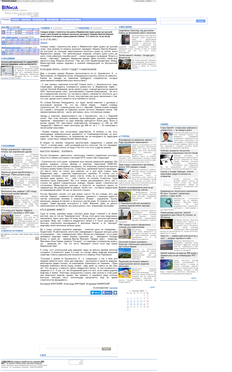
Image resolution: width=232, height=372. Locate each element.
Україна (43, 42)
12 (134, 301)
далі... (153, 287)
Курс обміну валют (9, 37)
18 (131, 304)
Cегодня (113, 288)
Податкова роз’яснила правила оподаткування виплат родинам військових (134, 263)
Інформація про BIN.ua (71, 19)
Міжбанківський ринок (11, 47)
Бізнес (165, 124)
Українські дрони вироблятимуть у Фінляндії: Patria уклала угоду (17, 173)
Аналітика (26, 19)
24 (128, 307)
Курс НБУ (5, 27)
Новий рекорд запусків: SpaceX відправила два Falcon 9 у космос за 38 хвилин (178, 214)
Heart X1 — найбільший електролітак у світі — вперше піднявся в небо (179, 237)
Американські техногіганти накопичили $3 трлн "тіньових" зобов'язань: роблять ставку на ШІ (179, 193)
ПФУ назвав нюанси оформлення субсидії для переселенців (134, 226)
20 (138, 304)
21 (141, 304)
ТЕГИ (43, 355)
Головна (5, 19)
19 (134, 304)
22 (144, 304)
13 (138, 301)
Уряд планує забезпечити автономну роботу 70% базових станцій (136, 165)
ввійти (148, 1)
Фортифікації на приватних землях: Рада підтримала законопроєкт (135, 141)
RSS (38, 1)
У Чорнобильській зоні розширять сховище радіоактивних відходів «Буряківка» (135, 205)
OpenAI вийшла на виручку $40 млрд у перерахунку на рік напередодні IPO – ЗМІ (179, 255)
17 (128, 304)
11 (131, 301)
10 (128, 301)
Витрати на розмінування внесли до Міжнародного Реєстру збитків (136, 188)
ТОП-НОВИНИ (9, 58)
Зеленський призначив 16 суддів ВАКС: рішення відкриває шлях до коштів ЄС (19, 63)
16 (148, 301)
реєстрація (139, 1)
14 (141, 301)
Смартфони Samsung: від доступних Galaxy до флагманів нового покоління (137, 31)
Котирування (38, 19)
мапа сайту (47, 1)
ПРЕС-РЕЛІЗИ (126, 27)
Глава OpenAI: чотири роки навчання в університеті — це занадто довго (179, 129)
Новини (15, 19)
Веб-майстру (52, 19)
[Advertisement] (98, 10)
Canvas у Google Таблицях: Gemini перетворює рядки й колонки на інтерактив (177, 173)
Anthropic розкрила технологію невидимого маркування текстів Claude (179, 151)
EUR (3, 43)
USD (3, 41)
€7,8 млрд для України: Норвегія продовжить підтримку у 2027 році (17, 211)
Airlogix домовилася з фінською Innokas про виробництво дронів (16, 150)
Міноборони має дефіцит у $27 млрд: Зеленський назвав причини (19, 192)
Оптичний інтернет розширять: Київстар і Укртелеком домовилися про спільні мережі (135, 244)
